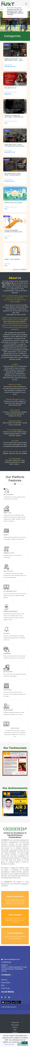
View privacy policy (9, 1044)
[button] (14, 28)
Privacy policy (15, 1025)
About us (15, 1027)
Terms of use (5, 988)
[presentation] (1, 13)
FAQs (2, 985)
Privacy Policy (5, 982)
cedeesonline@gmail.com (11, 959)
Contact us (15, 1032)
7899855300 (6, 962)
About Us (4, 980)
